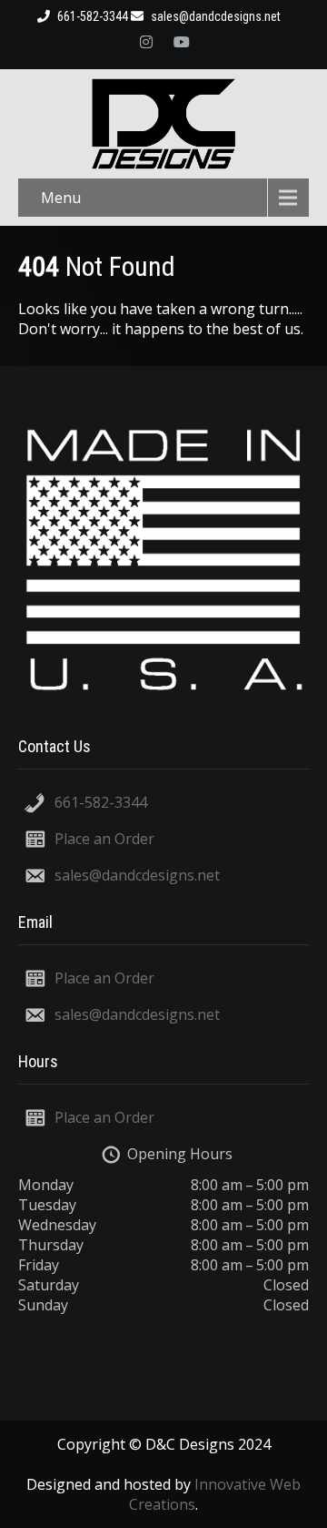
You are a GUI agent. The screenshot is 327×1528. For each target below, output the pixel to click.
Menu (61, 198)
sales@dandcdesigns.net (214, 16)
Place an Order (104, 839)
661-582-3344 (100, 802)
